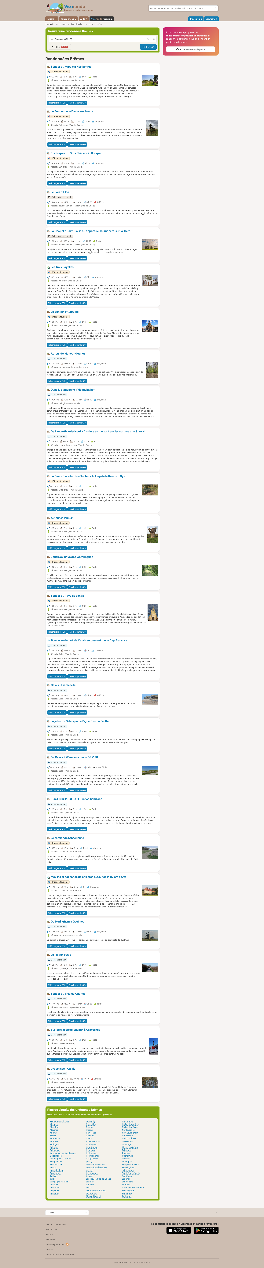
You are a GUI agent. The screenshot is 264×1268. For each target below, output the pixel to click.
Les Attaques (92, 1173)
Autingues (55, 1144)
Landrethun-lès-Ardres (96, 1167)
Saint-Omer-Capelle (131, 1173)
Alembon (54, 1124)
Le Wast (89, 1170)
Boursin (53, 1167)
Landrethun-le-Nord (95, 1164)
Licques (89, 1176)
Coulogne (54, 1193)
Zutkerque (127, 1196)
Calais (53, 1179)
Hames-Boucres (93, 1141)
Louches (90, 1181)
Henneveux (91, 1150)
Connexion (211, 18)
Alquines (54, 1130)
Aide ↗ (83, 18)
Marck (89, 1187)
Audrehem (55, 1138)
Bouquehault (56, 1161)
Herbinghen (91, 1153)
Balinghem (55, 1150)
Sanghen (126, 1179)
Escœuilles (91, 1124)
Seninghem (127, 1181)
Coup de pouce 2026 (55, 1244)
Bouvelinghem (56, 1170)
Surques (126, 1184)
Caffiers (53, 1176)
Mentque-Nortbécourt (96, 1190)
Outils (51, 18)
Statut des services (123, 1262)
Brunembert (55, 1173)
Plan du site (51, 1229)
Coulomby (90, 1121)
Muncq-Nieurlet (93, 1196)
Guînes (89, 1138)
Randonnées (67, 18)
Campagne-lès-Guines (60, 1181)
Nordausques (128, 1130)
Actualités (50, 1239)
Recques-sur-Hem (130, 1164)
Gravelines (91, 1132)
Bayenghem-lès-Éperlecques (63, 1153)
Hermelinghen (92, 1155)
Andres (53, 1132)
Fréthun (89, 1130)
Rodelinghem (128, 1167)
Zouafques (127, 1193)
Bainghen (54, 1147)
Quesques (126, 1158)
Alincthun (54, 1127)
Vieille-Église (128, 1190)
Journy (89, 1161)
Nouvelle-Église (129, 1138)
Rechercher (148, 47)
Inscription (196, 18)
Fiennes (89, 1127)
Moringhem (91, 1193)
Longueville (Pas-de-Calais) (98, 1179)
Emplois (49, 1234)
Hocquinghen (92, 1158)
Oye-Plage (126, 1144)
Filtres (60, 47)
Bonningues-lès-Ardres (60, 1158)
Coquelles (54, 1190)
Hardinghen (91, 1144)
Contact (49, 1249)
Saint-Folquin (128, 1170)
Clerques (54, 1184)
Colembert (55, 1187)
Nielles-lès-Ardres (130, 1124)
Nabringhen (127, 1121)
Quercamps (127, 1155)
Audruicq (54, 1141)
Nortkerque (127, 1135)
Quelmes (126, 1153)
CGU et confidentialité (56, 1224)
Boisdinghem (56, 1155)
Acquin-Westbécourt (59, 1121)
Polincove (126, 1150)
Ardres (53, 1135)
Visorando (49, 24)
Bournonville (56, 1164)
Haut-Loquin (91, 1147)
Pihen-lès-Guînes (130, 1147)
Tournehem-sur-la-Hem (133, 1187)
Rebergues (127, 1161)
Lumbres (90, 1184)
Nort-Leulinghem (130, 1132)
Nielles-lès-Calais (130, 1127)
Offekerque (127, 1141)
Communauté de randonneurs (60, 1254)
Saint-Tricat (127, 1176)
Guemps (90, 1135)
